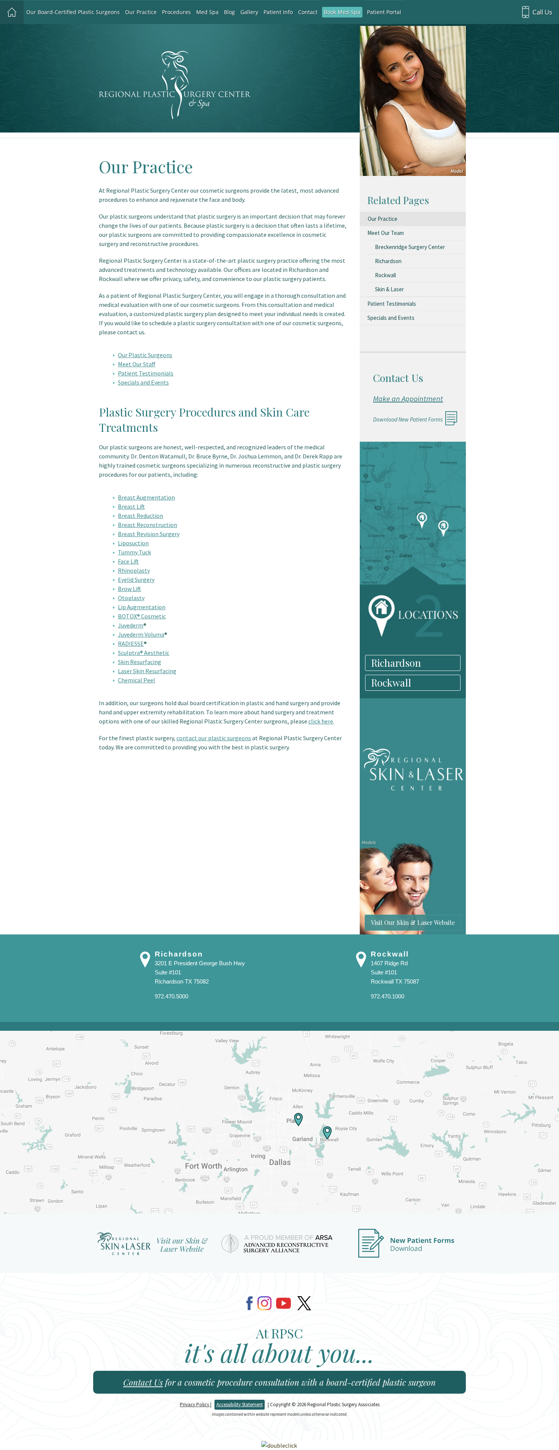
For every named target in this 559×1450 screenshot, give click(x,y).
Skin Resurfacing (139, 662)
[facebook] (249, 1303)
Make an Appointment (408, 398)
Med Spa (207, 12)
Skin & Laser (389, 289)
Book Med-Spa (342, 12)
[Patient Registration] (406, 1247)
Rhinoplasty (134, 570)
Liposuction (133, 543)
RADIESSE (131, 643)
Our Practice (141, 12)
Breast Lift (131, 506)
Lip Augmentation (141, 607)
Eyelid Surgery (136, 579)
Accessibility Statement (239, 1404)
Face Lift (128, 561)
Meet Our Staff (136, 364)
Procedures (176, 12)
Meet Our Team (385, 232)
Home (12, 12)
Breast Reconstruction (147, 525)
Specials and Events (143, 382)
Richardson (388, 261)
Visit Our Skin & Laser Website (413, 922)
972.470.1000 (387, 996)
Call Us (542, 12)
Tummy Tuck (134, 552)
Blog (229, 12)
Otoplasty (131, 598)
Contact (308, 12)
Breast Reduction (140, 515)
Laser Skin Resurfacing (147, 671)
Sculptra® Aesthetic (143, 652)
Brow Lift (129, 588)
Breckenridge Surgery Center (410, 247)
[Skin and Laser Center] (152, 1247)
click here (320, 721)
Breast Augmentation (146, 497)
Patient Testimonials (145, 373)
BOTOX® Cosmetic (142, 616)
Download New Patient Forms (408, 419)
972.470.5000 (171, 996)
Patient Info (278, 12)
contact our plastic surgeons (213, 738)
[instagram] (264, 1303)
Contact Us (143, 1382)
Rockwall (385, 275)
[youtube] (283, 1303)
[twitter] (304, 1303)
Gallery (249, 12)
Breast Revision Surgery (148, 534)
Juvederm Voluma (141, 634)
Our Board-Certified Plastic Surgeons (73, 12)
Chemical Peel (136, 680)
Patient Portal (384, 12)
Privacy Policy (195, 1404)
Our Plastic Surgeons (145, 355)
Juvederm (130, 625)
